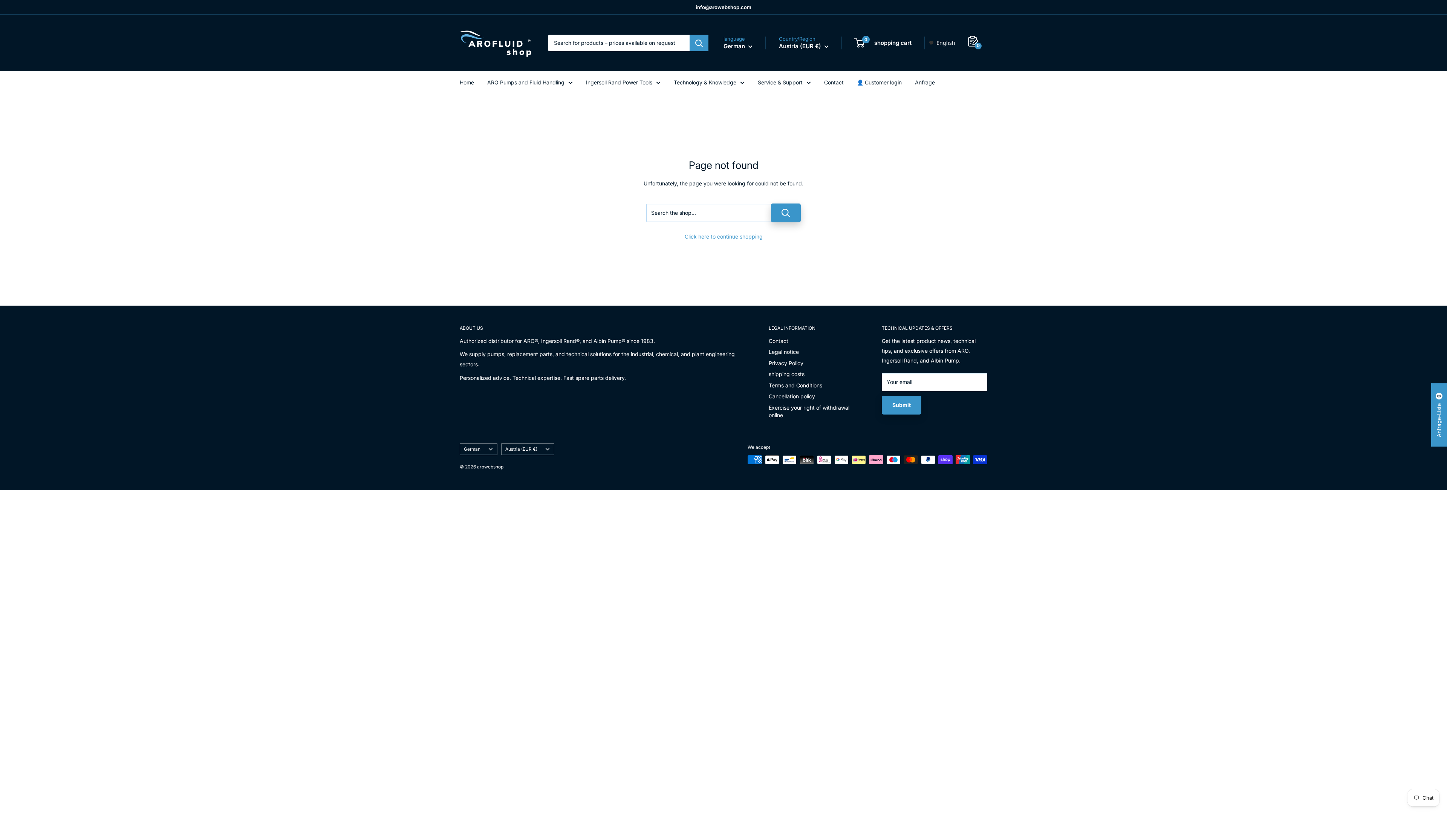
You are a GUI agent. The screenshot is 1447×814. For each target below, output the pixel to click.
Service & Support (780, 82)
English (945, 42)
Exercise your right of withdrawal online (809, 411)
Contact (834, 82)
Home (467, 82)
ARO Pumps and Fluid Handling (525, 82)
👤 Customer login (879, 82)
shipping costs (787, 374)
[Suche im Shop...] (786, 213)
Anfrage (925, 82)
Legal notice (784, 352)
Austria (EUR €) (521, 449)
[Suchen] (699, 43)
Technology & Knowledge (705, 82)
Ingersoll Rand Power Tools (619, 82)
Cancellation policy (792, 396)
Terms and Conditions (795, 385)
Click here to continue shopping (724, 236)
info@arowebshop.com (723, 7)
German (472, 449)
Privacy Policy (786, 363)
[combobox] (942, 43)
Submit (901, 405)
